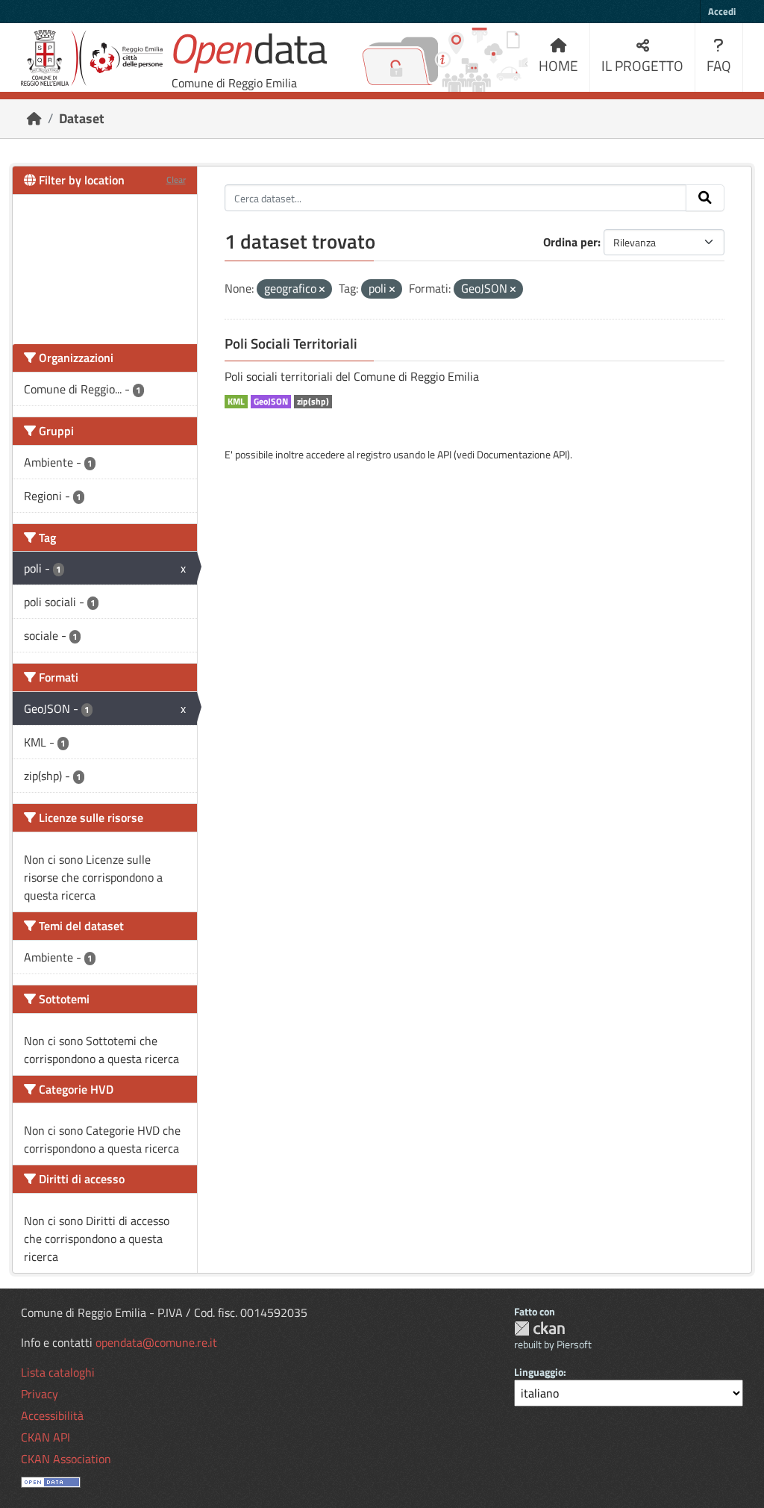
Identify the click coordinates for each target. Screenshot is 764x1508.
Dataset (81, 118)
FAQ (719, 65)
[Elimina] (322, 290)
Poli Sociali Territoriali (291, 343)
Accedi (722, 11)
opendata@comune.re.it (156, 1342)
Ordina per (570, 242)
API (444, 454)
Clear (176, 179)
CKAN (539, 1328)
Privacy (39, 1394)
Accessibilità (52, 1415)
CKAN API (45, 1437)
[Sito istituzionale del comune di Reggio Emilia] (92, 58)
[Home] (34, 118)
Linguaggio (538, 1372)
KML (236, 401)
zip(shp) (313, 401)
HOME (558, 65)
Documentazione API (522, 454)
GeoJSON (271, 401)
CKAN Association (66, 1459)
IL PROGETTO (642, 65)
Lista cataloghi (58, 1372)
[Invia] (705, 197)
